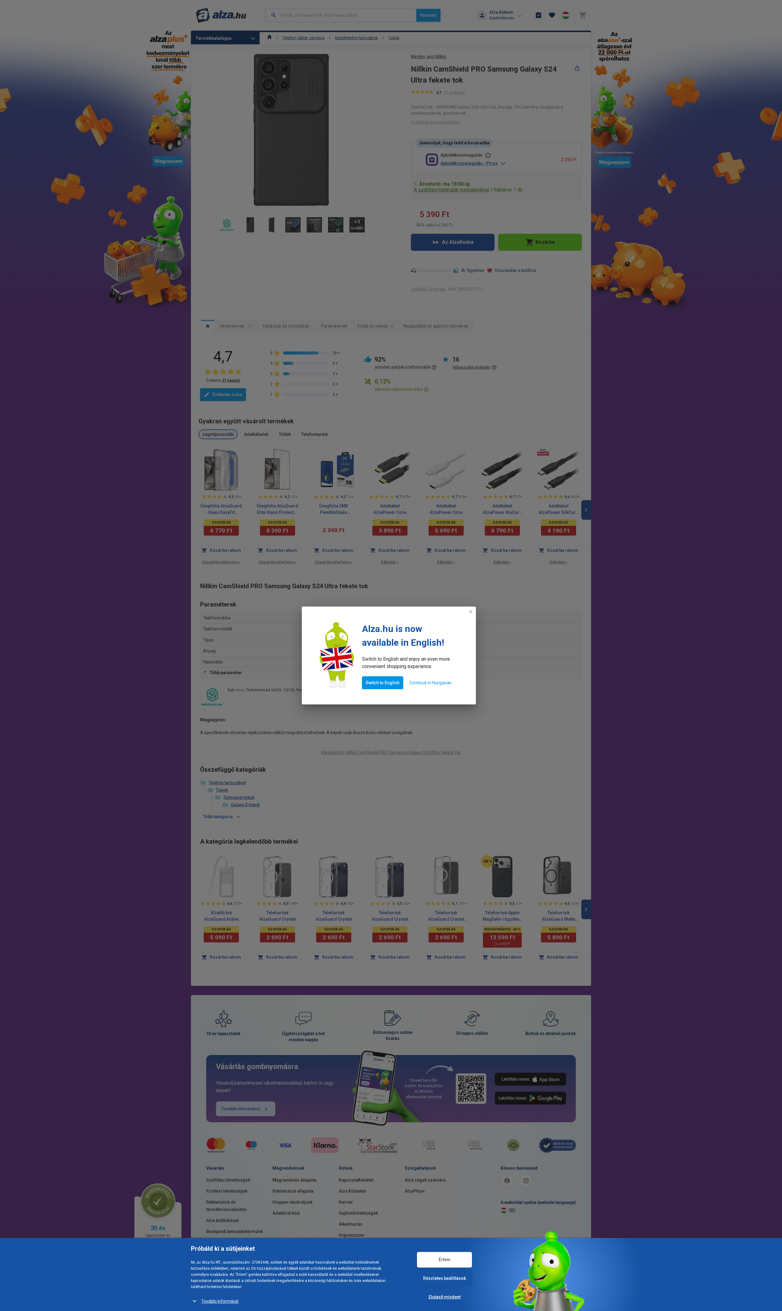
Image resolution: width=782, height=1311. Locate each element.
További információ (220, 1301)
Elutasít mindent (445, 1296)
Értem (445, 1259)
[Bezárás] (470, 611)
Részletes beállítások (444, 1278)
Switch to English (383, 682)
